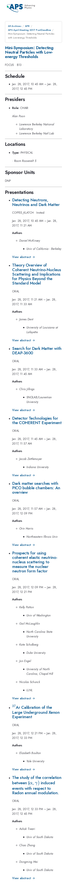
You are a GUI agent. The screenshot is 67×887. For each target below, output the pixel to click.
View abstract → (23, 257)
